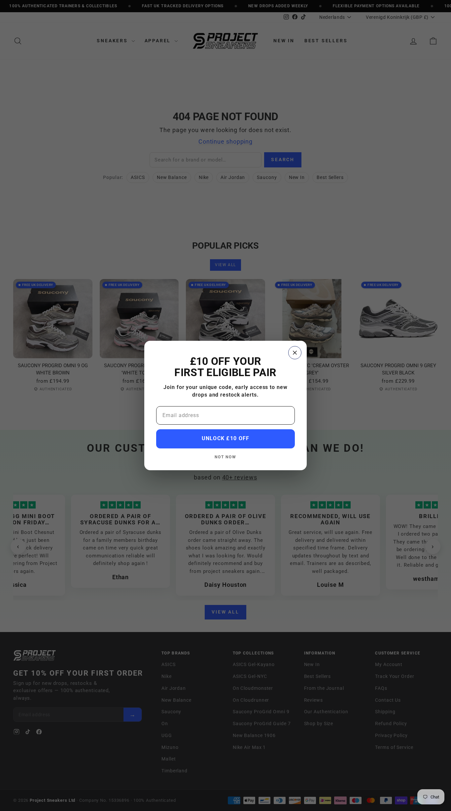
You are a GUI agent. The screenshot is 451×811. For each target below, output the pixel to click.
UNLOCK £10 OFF (226, 438)
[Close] (294, 352)
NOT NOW (225, 456)
